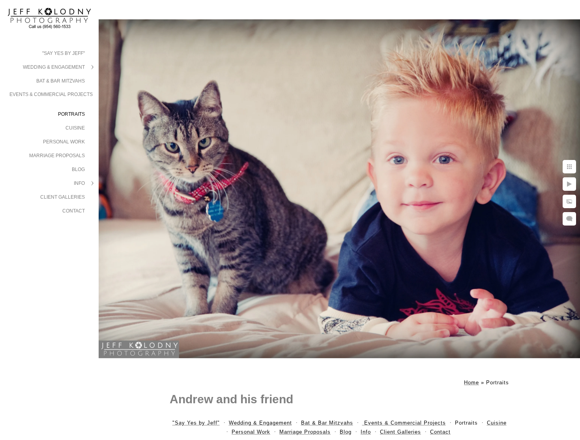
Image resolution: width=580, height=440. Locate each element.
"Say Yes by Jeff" (63, 53)
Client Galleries (62, 197)
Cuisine (75, 128)
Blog (78, 169)
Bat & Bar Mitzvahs (60, 81)
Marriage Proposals (57, 155)
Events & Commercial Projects (51, 94)
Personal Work (64, 142)
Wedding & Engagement (54, 67)
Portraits (71, 114)
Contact (73, 211)
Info (79, 183)
